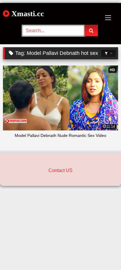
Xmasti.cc (26, 13)
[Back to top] (102, 252)
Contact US (60, 170)
